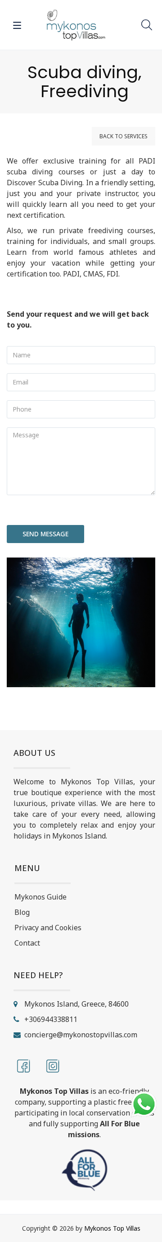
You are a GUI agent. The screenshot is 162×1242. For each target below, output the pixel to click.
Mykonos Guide (40, 897)
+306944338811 (50, 1019)
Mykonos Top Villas (112, 1228)
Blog (22, 912)
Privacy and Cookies (47, 928)
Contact (27, 943)
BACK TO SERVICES (123, 136)
